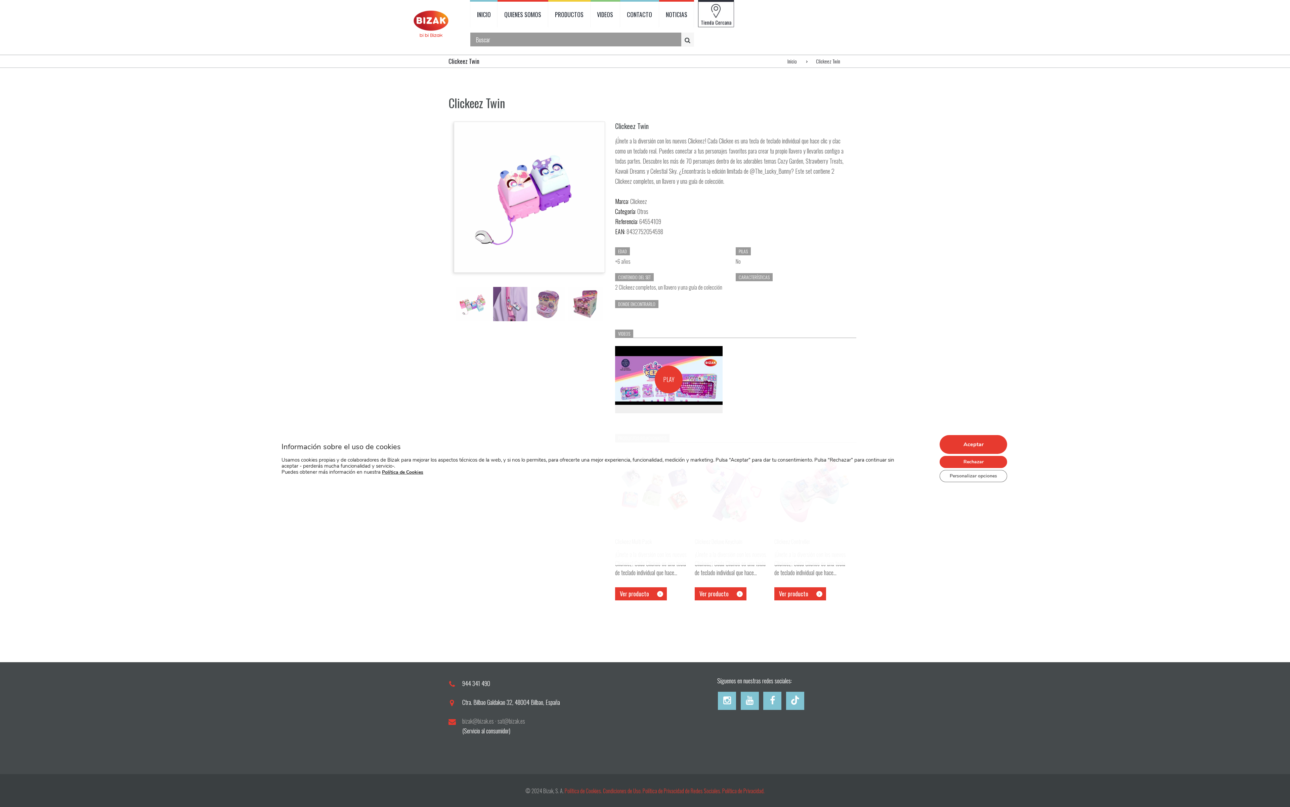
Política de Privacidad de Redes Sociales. (682, 791)
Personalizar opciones (973, 475)
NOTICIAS (676, 14)
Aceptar (973, 444)
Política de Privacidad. (743, 791)
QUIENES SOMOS (522, 14)
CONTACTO (639, 14)
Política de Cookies (402, 472)
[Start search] (689, 40)
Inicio (792, 61)
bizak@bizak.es (478, 721)
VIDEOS (605, 14)
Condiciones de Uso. (623, 791)
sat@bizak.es (511, 721)
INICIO (484, 14)
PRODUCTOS (569, 14)
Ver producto (634, 593)
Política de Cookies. (583, 791)
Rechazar (973, 461)
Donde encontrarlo (636, 303)
